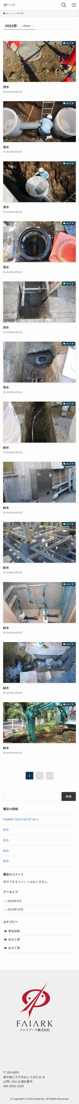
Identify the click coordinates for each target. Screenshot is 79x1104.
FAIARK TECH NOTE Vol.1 (21, 819)
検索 (69, 796)
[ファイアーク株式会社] (9, 5)
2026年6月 (14, 901)
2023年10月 (15, 909)
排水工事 (14, 939)
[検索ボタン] (64, 5)
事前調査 (14, 931)
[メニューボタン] (74, 5)
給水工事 (14, 948)
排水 (6, 829)
